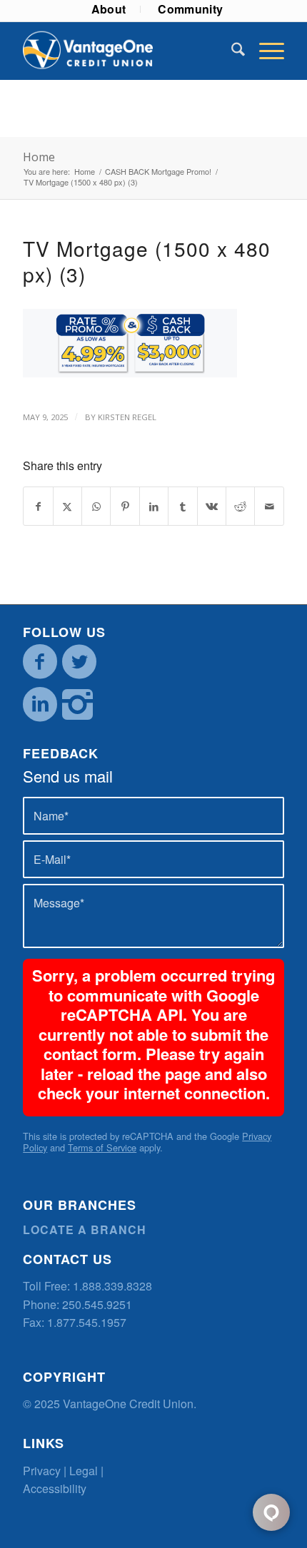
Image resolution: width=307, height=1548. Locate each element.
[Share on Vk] (212, 506)
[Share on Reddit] (240, 506)
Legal (83, 1470)
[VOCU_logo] (127, 50)
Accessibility (54, 1488)
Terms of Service (102, 1147)
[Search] (231, 50)
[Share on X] (67, 506)
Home (39, 157)
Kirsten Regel (127, 417)
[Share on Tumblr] (182, 506)
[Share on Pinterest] (125, 506)
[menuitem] (109, 9)
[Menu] (264, 50)
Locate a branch (84, 1229)
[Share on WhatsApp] (96, 506)
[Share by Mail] (269, 506)
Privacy (42, 1470)
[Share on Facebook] (38, 506)
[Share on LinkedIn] (154, 506)
